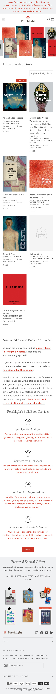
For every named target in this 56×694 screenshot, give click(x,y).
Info (6, 641)
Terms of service (35, 689)
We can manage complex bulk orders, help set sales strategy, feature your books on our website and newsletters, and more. (27, 468)
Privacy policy (19, 689)
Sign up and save (13, 650)
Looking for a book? (16, 676)
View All (27, 549)
